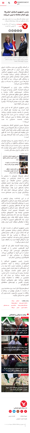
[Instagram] (17, 411)
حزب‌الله (13, 307)
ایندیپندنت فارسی (19, 25)
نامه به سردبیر (12, 416)
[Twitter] (15, 30)
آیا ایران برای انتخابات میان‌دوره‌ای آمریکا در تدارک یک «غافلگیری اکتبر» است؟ (15, 370)
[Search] (9, 3)
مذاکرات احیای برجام (23, 303)
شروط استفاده (23, 416)
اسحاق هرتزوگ (14, 303)
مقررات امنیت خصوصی (21, 419)
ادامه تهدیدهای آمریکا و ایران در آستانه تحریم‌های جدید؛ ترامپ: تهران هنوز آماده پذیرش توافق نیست (15, 330)
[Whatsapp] (18, 30)
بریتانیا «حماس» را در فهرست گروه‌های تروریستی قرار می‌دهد (12, 163)
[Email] (12, 30)
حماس (18, 307)
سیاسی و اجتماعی (15, 314)
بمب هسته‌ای (6, 305)
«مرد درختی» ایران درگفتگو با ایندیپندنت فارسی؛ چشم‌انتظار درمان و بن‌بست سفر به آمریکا (15, 349)
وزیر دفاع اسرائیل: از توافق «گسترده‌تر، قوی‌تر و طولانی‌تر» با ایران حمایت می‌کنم (11, 171)
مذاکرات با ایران (24, 307)
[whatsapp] (10, 411)
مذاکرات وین (13, 305)
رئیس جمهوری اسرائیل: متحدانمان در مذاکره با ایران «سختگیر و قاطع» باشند (11, 158)
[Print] (9, 30)
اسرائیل (17, 301)
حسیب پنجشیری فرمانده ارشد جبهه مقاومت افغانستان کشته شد (16, 389)
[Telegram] (14, 411)
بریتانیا (13, 301)
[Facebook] (21, 30)
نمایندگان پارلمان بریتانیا (22, 305)
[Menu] (3, 3)
